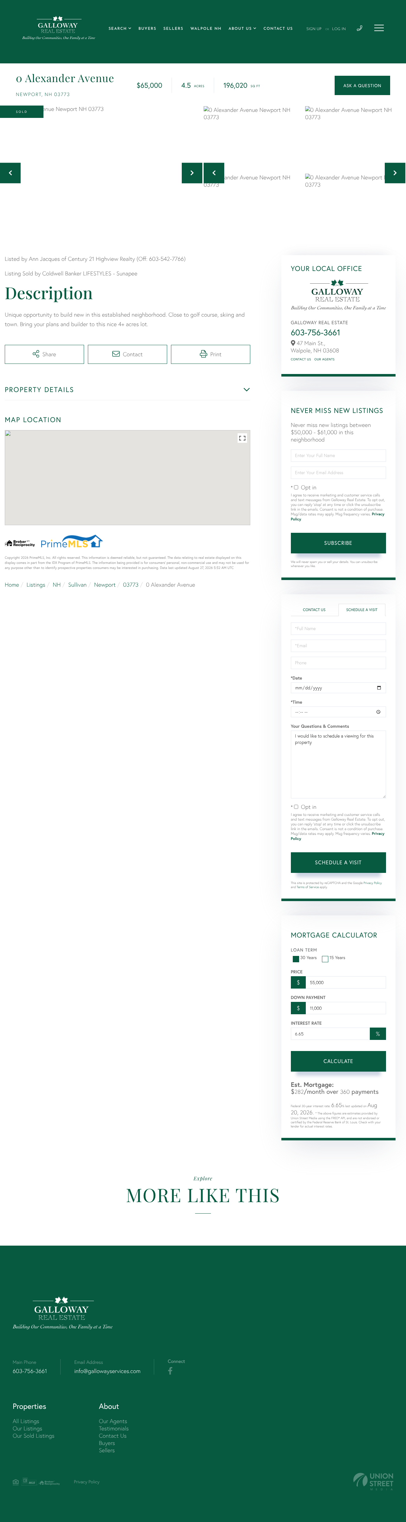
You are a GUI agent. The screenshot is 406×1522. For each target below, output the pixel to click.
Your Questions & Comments (320, 726)
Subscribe (338, 542)
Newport (105, 584)
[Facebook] (170, 1371)
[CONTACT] (362, 85)
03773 (131, 584)
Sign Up (314, 29)
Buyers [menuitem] (148, 29)
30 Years (308, 957)
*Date (296, 678)
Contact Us (301, 359)
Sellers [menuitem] (173, 29)
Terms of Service (308, 887)
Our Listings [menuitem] (27, 1428)
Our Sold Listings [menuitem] (34, 1435)
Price (297, 972)
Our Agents (324, 359)
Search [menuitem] (117, 29)
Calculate (338, 1061)
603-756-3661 (315, 332)
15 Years (337, 957)
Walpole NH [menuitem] (205, 29)
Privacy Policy (372, 883)
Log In (339, 29)
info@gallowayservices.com (107, 1371)
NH (57, 584)
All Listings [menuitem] (26, 1421)
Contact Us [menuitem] (278, 29)
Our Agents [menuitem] (113, 1421)
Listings (36, 584)
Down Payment (308, 997)
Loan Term (304, 950)
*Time (296, 702)
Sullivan (77, 584)
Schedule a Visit (361, 610)
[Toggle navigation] (379, 28)
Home (12, 584)
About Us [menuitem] (240, 29)
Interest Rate (306, 1023)
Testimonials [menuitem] (114, 1428)
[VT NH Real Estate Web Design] (373, 1481)
